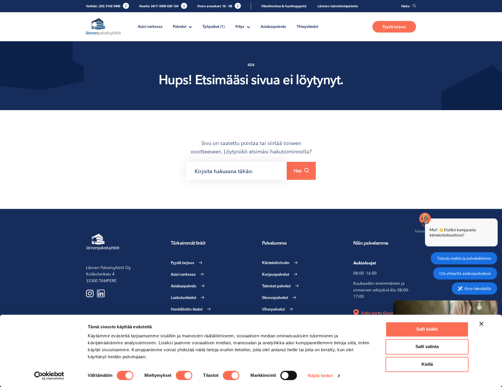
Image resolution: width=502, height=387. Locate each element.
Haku (405, 6)
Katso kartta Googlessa (381, 313)
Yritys (239, 26)
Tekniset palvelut (276, 286)
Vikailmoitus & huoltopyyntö (283, 6)
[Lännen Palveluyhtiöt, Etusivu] (103, 27)
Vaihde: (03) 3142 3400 (103, 6)
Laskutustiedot (183, 297)
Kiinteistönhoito (275, 262)
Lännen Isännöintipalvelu (338, 6)
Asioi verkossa (150, 26)
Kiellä (427, 364)
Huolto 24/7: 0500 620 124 (158, 6)
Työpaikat (213, 26)
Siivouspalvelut (275, 297)
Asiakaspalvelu (273, 26)
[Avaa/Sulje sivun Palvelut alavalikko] (190, 26)
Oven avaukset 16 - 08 (214, 6)
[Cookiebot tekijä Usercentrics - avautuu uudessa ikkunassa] (49, 375)
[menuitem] (150, 26)
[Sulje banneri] (481, 324)
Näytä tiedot (320, 375)
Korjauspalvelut (275, 274)
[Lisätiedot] (126, 6)
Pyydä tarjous (394, 26)
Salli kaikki (427, 329)
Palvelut (179, 26)
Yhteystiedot (307, 26)
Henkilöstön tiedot (186, 309)
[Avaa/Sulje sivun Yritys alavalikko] (248, 26)
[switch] (184, 375)
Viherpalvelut (273, 309)
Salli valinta (427, 346)
